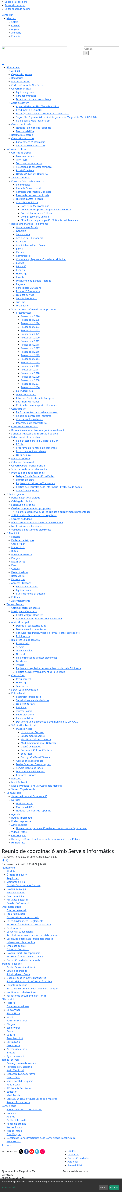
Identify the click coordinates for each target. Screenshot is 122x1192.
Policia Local (13, 1084)
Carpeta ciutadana (17, 985)
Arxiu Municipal (15, 1070)
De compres (13, 1045)
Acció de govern (16, 892)
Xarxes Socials (14, 1127)
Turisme (6, 1145)
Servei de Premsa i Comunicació (24, 1109)
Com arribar (13, 1010)
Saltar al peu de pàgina (17, 9)
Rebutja (103, 1187)
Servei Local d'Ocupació (20, 1081)
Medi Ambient (14, 1095)
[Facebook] (26, 1151)
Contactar (7, 14)
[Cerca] (86, 53)
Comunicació (9, 1106)
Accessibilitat (75, 1165)
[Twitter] (21, 1151)
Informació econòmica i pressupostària (29, 924)
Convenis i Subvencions (20, 931)
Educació (12, 1091)
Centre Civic (13, 1077)
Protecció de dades (78, 1158)
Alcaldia (11, 871)
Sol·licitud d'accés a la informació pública (29, 981)
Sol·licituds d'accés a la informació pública (30, 938)
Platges (11, 1024)
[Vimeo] (37, 1151)
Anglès (15, 29)
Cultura (11, 1034)
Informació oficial (12, 906)
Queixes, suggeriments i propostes (26, 978)
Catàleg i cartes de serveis (21, 1063)
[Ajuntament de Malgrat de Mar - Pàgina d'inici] (34, 53)
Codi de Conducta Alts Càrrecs (23, 885)
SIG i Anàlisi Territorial (19, 1088)
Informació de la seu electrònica (25, 956)
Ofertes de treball (16, 910)
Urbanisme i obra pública (21, 942)
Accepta (114, 1187)
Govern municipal (16, 889)
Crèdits (72, 1151)
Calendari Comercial (18, 949)
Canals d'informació (18, 903)
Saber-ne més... (10, 1187)
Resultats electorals (18, 899)
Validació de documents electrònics (26, 995)
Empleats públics (16, 945)
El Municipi (8, 999)
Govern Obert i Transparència (23, 953)
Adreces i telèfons (17, 1049)
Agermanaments (16, 1056)
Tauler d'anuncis (16, 913)
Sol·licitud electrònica (18, 974)
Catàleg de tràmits (17, 970)
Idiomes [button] (11, 18)
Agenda (11, 1116)
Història (11, 1002)
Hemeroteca (14, 1141)
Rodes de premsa (16, 1123)
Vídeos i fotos (14, 1130)
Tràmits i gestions (12, 963)
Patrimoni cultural (17, 1020)
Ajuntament (8, 867)
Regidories (13, 878)
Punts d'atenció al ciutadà (21, 967)
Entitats (11, 1052)
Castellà (15, 25)
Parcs (10, 1031)
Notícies (11, 1113)
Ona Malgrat (14, 1134)
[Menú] (3, 63)
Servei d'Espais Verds (18, 1102)
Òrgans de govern (17, 874)
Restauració (13, 1042)
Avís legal (73, 1161)
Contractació (14, 928)
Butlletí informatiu (17, 1120)
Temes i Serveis (10, 1059)
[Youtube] (32, 1151)
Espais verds (14, 1027)
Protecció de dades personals (23, 960)
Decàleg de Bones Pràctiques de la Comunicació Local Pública (41, 1138)
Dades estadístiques (18, 1006)
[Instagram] (42, 1151)
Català (14, 22)
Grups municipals (16, 896)
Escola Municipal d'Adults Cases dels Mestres (32, 1098)
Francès (15, 36)
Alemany (16, 32)
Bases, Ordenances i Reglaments (25, 921)
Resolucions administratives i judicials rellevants (34, 935)
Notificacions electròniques (22, 992)
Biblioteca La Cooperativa (21, 1074)
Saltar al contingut (15, 5)
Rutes (10, 1017)
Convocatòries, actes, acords (23, 917)
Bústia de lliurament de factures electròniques (33, 988)
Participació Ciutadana (19, 1066)
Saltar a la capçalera (16, 1)
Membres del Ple (16, 881)
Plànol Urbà (13, 1013)
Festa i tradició (15, 1038)
